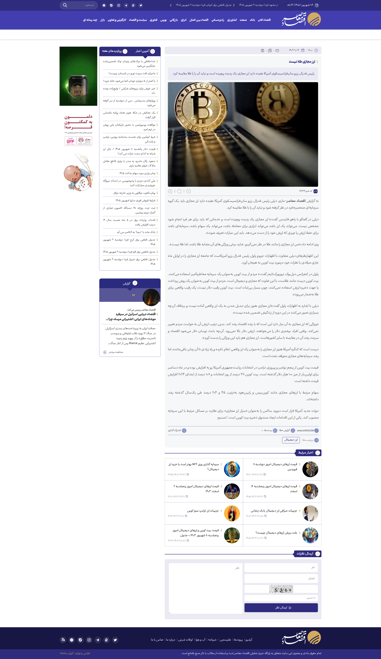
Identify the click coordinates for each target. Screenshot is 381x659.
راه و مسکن (218, 20)
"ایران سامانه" (67, 653)
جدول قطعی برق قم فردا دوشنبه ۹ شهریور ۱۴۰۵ (129, 252)
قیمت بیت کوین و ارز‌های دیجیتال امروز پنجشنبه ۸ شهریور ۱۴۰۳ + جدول (196, 533)
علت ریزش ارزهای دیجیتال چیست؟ (276, 533)
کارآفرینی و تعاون (117, 20)
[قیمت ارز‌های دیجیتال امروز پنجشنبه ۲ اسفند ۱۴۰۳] (232, 491)
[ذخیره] (270, 50)
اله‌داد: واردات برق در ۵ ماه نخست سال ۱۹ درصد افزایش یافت (129, 222)
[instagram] (118, 5)
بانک (252, 20)
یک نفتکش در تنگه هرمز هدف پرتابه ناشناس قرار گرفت (129, 115)
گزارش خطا (284, 430)
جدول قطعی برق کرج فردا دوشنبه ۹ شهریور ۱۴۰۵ (129, 242)
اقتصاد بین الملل (199, 20)
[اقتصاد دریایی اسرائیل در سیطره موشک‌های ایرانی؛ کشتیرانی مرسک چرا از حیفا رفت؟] (151, 297)
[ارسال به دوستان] (277, 50)
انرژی (184, 20)
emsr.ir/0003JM (305, 430)
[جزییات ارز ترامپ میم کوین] (232, 513)
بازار (102, 20)
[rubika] (104, 5)
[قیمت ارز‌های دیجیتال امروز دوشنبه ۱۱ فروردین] (310, 469)
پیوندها (238, 640)
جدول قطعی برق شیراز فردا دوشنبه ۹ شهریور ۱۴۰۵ (129, 261)
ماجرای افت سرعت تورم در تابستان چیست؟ (132, 73)
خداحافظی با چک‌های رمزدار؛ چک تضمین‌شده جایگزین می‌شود (129, 63)
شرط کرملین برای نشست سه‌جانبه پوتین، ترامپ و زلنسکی (129, 139)
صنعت (243, 20)
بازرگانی (174, 20)
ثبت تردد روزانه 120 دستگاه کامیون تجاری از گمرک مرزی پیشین (129, 210)
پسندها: (268, 431)
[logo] (301, 19)
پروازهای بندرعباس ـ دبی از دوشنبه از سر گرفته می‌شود (129, 103)
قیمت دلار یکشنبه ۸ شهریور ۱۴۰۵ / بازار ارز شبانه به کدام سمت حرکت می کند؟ (129, 151)
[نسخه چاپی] (263, 50)
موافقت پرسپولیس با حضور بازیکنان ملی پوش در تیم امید (129, 127)
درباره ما (170, 640)
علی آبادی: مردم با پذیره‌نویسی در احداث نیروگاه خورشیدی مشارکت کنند (129, 183)
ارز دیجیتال (291, 440)
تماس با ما (157, 640)
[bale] (111, 5)
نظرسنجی (225, 640)
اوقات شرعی (185, 640)
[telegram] (126, 5)
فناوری (153, 20)
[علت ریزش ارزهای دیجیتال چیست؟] (310, 535)
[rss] (63, 640)
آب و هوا (200, 640)
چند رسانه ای (90, 20)
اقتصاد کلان (264, 20)
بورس (163, 20)
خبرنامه (212, 640)
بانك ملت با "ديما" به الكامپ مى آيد (136, 232)
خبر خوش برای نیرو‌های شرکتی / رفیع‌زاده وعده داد (129, 91)
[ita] (133, 5)
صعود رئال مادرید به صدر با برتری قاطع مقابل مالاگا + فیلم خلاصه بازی (129, 163)
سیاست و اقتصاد (138, 20)
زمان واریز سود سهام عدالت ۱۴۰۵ (137, 173)
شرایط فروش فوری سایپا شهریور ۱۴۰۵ (135, 200)
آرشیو (249, 640)
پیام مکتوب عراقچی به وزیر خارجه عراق (134, 193)
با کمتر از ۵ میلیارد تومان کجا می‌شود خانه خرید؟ (129, 81)
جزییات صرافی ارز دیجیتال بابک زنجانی (274, 511)
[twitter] (140, 7)
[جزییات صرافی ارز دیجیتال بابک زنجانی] (310, 513)
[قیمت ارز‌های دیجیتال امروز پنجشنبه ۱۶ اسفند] (310, 491)
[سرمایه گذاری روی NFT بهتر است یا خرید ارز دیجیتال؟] (232, 469)
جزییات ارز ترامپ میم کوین (203, 511)
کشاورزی (232, 20)
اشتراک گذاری (174, 431)
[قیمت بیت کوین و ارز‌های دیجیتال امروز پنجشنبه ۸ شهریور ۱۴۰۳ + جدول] (232, 535)
